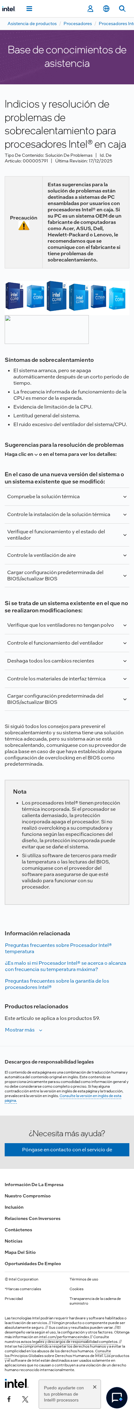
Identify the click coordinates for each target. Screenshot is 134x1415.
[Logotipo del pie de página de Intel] (17, 1383)
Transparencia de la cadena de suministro (95, 1301)
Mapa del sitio (20, 1252)
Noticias (13, 1241)
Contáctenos (18, 1230)
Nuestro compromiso (28, 1196)
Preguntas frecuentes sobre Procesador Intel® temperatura (58, 948)
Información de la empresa (34, 1184)
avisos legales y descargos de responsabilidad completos (69, 1341)
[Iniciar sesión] (90, 9)
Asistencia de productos (32, 23)
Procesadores (78, 23)
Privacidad (14, 1298)
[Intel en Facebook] (9, 1398)
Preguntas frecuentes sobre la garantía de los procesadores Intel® (57, 984)
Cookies (76, 1288)
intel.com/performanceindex (64, 1336)
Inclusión (14, 1207)
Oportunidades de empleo (33, 1263)
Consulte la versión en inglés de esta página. (63, 1098)
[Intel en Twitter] (25, 1398)
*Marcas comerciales (23, 1288)
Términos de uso (83, 1279)
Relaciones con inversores (32, 1218)
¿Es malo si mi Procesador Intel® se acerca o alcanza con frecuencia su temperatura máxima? (65, 966)
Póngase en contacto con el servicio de (67, 1149)
